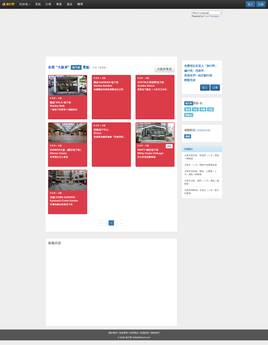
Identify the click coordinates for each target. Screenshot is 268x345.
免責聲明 (123, 332)
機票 (80, 4)
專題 (59, 4)
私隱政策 (144, 332)
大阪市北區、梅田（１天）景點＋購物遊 (201, 182)
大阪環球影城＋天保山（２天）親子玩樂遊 (201, 191)
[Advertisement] (111, 32)
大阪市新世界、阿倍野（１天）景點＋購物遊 (201, 157)
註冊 (261, 4)
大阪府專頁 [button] (164, 69)
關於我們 (113, 332)
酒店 (70, 4)
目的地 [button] (24, 4)
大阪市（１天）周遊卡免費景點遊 (200, 164)
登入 (250, 4)
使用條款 (134, 332)
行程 (48, 4)
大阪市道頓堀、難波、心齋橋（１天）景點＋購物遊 (200, 172)
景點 (38, 4)
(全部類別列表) (203, 130)
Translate (214, 16)
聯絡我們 (155, 332)
